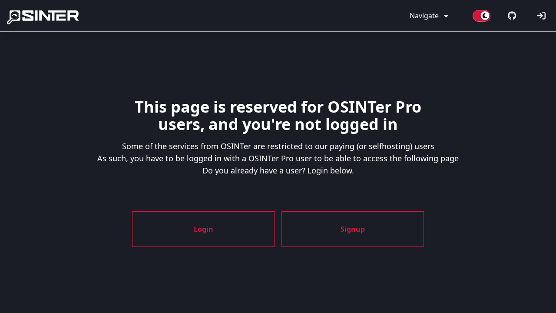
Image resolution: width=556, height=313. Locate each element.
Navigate (424, 15)
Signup (353, 229)
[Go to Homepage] (44, 15)
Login (203, 229)
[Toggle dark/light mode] (481, 15)
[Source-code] (512, 15)
